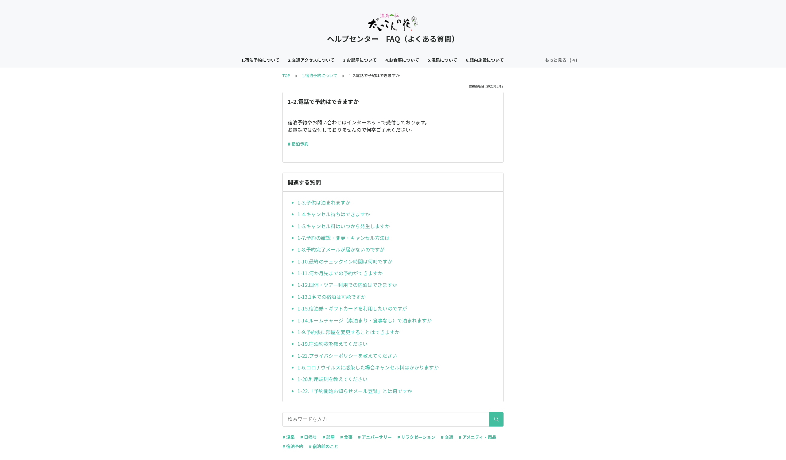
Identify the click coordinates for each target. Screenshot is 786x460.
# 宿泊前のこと (323, 446)
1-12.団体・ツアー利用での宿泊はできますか (347, 284)
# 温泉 (288, 437)
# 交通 (447, 437)
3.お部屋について (360, 60)
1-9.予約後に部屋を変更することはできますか (348, 332)
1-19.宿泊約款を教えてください (333, 343)
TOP (286, 75)
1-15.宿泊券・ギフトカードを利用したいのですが (352, 308)
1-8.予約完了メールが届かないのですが (341, 249)
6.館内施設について (485, 60)
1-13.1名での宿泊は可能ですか (332, 296)
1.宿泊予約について (260, 60)
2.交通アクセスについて (311, 60)
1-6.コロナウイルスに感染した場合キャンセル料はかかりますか (368, 367)
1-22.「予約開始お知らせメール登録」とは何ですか (355, 391)
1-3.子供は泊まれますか (324, 202)
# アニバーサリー (375, 437)
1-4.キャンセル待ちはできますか (334, 214)
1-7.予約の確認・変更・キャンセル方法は (344, 237)
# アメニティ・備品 (477, 437)
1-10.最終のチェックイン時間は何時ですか (345, 261)
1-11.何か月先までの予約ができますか (340, 273)
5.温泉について (442, 60)
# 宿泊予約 (298, 144)
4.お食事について (402, 60)
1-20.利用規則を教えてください (333, 379)
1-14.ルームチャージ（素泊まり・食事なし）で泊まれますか (365, 320)
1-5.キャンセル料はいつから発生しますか (344, 226)
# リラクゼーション (416, 437)
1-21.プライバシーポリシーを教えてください (347, 355)
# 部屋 (328, 437)
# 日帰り (308, 437)
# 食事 (346, 437)
